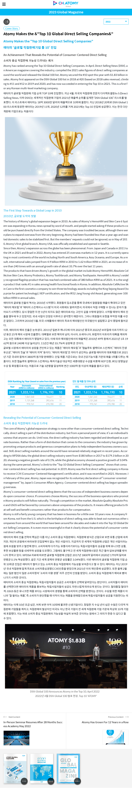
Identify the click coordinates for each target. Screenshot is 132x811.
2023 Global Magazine (66, 12)
